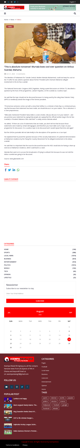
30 (11, 347)
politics (45, 401)
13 (50, 335)
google (64, 405)
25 (30, 343)
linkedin (55, 408)
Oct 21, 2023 (10, 74)
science (62, 401)
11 (30, 335)
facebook (46, 408)
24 (20, 343)
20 (50, 339)
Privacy (25, 445)
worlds (62, 398)
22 (69, 339)
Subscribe (40, 301)
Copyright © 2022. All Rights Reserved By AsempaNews (40, 442)
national (53, 398)
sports (45, 398)
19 (40, 339)
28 (59, 343)
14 (59, 335)
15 (69, 335)
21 (59, 339)
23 (11, 343)
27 (50, 343)
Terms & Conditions (12, 445)
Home (6, 20)
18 (30, 339)
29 (69, 343)
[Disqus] (40, 212)
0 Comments (20, 74)
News (12, 20)
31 (20, 347)
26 (40, 343)
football (56, 405)
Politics (18, 20)
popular (70, 398)
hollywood (46, 405)
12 (40, 335)
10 (20, 335)
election (54, 401)
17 (20, 339)
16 (11, 339)
